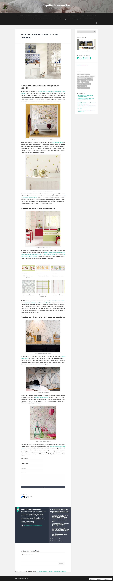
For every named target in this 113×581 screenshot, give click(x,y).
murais (78, 82)
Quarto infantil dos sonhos (87, 19)
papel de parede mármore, (41, 397)
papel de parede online (81, 88)
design (63, 511)
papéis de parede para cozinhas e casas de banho (38, 302)
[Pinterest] (87, 58)
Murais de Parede (33, 15)
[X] (81, 58)
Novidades (73, 19)
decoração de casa (61, 525)
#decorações (66, 523)
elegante (91, 78)
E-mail (24, 463)
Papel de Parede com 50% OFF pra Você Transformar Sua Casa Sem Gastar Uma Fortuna (86, 99)
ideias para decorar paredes (87, 80)
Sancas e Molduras (73, 15)
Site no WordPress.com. (21, 578)
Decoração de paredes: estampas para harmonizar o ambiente (85, 96)
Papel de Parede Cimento (57, 540)
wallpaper (88, 88)
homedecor (79, 80)
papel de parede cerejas (49, 254)
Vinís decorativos (46, 15)
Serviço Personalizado (88, 15)
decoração (54, 525)
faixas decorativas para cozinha (56, 300)
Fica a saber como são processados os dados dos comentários (51, 571)
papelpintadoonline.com (57, 518)
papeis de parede (80, 84)
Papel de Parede (21, 15)
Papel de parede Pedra (57, 538)
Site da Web (23, 468)
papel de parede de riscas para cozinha (31, 254)
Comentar (61, 563)
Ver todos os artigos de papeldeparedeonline (33, 525)
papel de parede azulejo (57, 142)
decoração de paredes (57, 511)
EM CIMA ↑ (95, 578)
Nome (24, 458)
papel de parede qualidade (57, 534)
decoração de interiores (57, 526)
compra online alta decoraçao (58, 524)
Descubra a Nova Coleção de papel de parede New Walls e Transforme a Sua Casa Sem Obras (86, 107)
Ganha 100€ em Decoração (60, 19)
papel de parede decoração (62, 533)
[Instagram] (84, 58)
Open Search (96, 23)
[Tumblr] (90, 58)
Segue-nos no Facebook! (82, 65)
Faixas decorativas (59, 15)
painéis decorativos (84, 82)
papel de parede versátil (62, 517)
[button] (28, 269)
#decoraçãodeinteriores (57, 523)
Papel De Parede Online (56, 5)
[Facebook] (78, 58)
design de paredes (62, 529)
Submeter (43, 487)
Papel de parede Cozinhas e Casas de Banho (39, 36)
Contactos (32, 19)
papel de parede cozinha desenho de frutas (54, 252)
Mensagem (23, 473)
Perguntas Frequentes (44, 19)
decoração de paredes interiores (82, 78)
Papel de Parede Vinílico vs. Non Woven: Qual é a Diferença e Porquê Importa (87, 103)
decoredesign (59, 528)
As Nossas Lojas (21, 19)
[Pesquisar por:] (86, 32)
